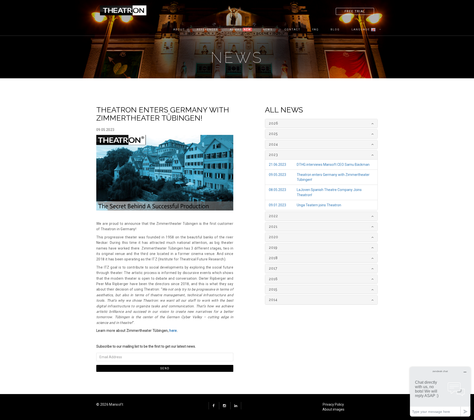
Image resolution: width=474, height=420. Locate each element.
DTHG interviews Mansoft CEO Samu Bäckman (333, 165)
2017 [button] (273, 268)
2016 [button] (273, 279)
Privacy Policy (333, 404)
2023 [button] (273, 155)
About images (333, 409)
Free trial (355, 11)
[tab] (321, 123)
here (173, 331)
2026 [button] (273, 123)
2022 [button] (273, 216)
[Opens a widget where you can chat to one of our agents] (440, 391)
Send (165, 368)
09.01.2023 (277, 205)
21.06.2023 (277, 165)
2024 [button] (273, 144)
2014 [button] (273, 300)
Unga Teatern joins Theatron (319, 205)
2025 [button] (273, 134)
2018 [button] (273, 258)
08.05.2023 (277, 190)
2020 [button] (273, 237)
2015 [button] (273, 289)
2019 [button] (273, 248)
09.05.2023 (277, 175)
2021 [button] (273, 227)
